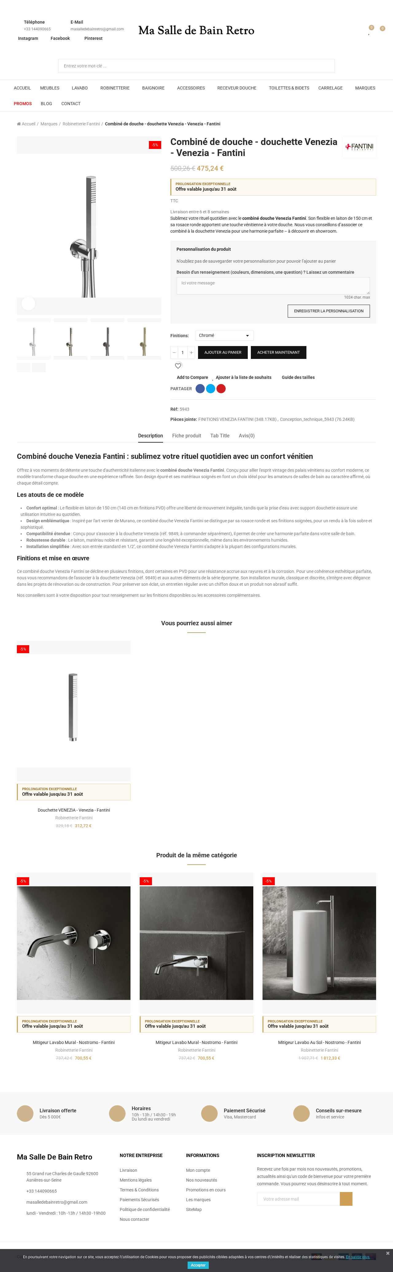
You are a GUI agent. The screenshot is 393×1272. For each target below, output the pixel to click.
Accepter (198, 1265)
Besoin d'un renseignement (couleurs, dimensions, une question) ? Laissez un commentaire (265, 272)
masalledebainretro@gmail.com (97, 29)
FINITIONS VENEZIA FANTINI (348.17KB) (238, 419)
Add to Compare (192, 377)
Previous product (356, 124)
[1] (346, 1199)
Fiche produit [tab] (186, 436)
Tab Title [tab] (220, 436)
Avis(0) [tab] (247, 436)
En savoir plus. (358, 1257)
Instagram (28, 38)
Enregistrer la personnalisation (329, 311)
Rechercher (325, 66)
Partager (200, 388)
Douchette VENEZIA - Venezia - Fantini (74, 810)
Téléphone (34, 22)
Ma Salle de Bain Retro (196, 31)
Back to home (364, 124)
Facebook (60, 38)
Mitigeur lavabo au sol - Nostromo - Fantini (319, 1042)
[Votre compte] (360, 31)
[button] (24, 367)
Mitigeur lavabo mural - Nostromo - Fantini (74, 1042)
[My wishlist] (369, 31)
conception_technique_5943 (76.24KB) (317, 419)
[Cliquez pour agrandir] (28, 303)
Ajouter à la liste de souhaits (243, 377)
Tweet (210, 388)
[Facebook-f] (259, 1211)
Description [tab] (150, 436)
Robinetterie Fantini (73, 817)
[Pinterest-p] (272, 1211)
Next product (371, 124)
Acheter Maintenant (278, 352)
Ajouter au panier (222, 352)
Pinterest (93, 38)
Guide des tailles (298, 377)
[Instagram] (284, 1211)
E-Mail (77, 22)
